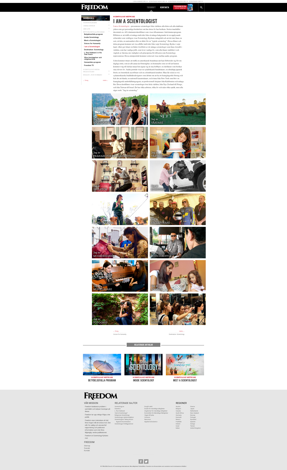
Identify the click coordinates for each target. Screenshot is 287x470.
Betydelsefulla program (93, 34)
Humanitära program (92, 62)
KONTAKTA (164, 7)
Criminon (147, 417)
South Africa (180, 413)
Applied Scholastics (150, 421)
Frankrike (179, 421)
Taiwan (192, 426)
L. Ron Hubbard (120, 411)
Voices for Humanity (92, 43)
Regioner (181, 403)
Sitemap (87, 446)
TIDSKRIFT (151, 7)
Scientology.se (119, 406)
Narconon (147, 419)
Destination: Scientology (93, 50)
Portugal (193, 417)
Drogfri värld (148, 406)
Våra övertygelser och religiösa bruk (93, 58)
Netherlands (194, 411)
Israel (177, 426)
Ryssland (193, 419)
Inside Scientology (91, 37)
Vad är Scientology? (121, 413)
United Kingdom (195, 428)
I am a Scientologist (92, 47)
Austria (178, 406)
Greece (192, 406)
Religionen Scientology (122, 415)
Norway (192, 415)
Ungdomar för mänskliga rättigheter (155, 411)
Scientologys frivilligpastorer (124, 424)
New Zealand (194, 413)
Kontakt (87, 451)
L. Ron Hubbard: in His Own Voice (93, 53)
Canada (178, 411)
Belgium (178, 408)
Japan (192, 408)
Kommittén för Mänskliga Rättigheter (156, 413)
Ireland (178, 424)
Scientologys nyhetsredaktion (124, 417)
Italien (178, 428)
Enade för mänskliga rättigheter (154, 408)
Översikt (87, 448)
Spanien (192, 421)
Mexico (178, 419)
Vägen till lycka (149, 415)
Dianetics (118, 408)
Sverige (192, 424)
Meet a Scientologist (92, 40)
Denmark (178, 417)
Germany (179, 415)
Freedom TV (89, 65)
